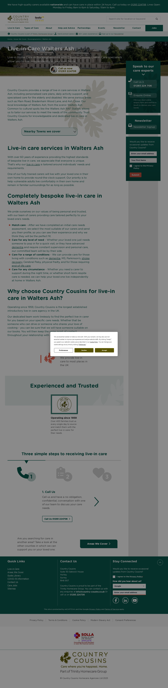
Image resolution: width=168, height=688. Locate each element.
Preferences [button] (82, 344)
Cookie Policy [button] (94, 342)
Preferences (63, 350)
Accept (104, 350)
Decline (84, 350)
